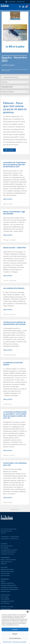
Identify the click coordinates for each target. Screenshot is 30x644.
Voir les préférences (15, 638)
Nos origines (4, 548)
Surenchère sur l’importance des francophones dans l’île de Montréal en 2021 (14, 164)
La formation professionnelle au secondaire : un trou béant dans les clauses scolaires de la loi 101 (14, 415)
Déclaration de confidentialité (19, 641)
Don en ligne (4, 597)
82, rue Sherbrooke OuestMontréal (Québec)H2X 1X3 (8, 531)
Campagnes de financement (9, 587)
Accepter (15, 629)
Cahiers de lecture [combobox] (8, 91)
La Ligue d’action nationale (9, 550)
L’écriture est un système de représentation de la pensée (14, 323)
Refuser (15, 634)
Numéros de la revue (7, 569)
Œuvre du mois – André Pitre (14, 247)
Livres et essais (5, 573)
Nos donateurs (5, 603)
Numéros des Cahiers (7, 571)
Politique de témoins (7, 641)
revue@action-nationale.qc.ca (10, 539)
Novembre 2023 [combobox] (7, 87)
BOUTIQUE (4, 567)
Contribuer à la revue (7, 554)
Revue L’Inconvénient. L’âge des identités (14, 212)
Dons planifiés (5, 599)
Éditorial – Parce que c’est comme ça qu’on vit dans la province (14, 107)
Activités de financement (8, 585)
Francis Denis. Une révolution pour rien (15, 464)
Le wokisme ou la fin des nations (13, 363)
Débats (3, 581)
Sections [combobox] (4, 82)
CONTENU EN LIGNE (7, 607)
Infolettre (4, 564)
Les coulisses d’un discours (13, 288)
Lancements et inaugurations (10, 589)
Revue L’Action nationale (8, 560)
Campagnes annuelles (7, 601)
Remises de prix (5, 591)
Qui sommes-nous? (6, 546)
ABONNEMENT (5, 557)
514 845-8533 (5, 537)
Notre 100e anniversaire (8, 552)
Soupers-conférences (7, 583)
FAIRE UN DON (5, 595)
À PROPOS (4, 544)
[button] (27, 611)
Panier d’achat (5, 575)
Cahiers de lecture (6, 562)
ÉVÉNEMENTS (5, 579)
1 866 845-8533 (14, 537)
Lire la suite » (9, 150)
